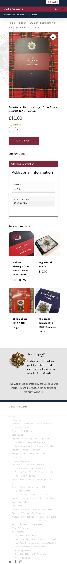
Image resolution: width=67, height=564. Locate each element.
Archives (12, 416)
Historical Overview (20, 461)
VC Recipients (18, 531)
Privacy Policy (18, 517)
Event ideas (43, 520)
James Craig (34, 543)
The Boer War (21, 468)
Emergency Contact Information (26, 453)
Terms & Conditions (20, 528)
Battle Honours (27, 431)
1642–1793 (16, 464)
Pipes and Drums (22, 490)
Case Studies (17, 435)
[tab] (33, 164)
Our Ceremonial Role (32, 498)
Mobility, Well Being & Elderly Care (30, 442)
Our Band (16, 498)
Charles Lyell (17, 535)
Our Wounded (38, 513)
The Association (22, 427)
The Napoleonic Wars (44, 472)
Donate (53, 1)
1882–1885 (29, 464)
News (40, 494)
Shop (14, 524)
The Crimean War (37, 468)
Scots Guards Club (44, 423)
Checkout (36, 449)
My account (30, 494)
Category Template (20, 449)
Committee (28, 423)
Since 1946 (42, 464)
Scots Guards (13, 9)
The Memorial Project (42, 509)
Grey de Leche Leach (47, 539)
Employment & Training (22, 438)
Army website (35, 391)
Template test (36, 524)
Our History (17, 505)
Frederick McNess (33, 535)
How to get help (44, 479)
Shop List (23, 524)
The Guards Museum (21, 509)
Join (13, 483)
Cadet (22, 487)
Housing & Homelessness (46, 438)
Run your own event (47, 517)
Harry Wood (20, 543)
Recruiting (31, 517)
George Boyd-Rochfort (25, 539)
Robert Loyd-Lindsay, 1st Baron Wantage (33, 554)
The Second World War (25, 476)
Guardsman (33, 487)
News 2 (49, 494)
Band (14, 487)
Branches (16, 423)
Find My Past (17, 457)
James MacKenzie (49, 543)
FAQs (45, 453)
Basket (15, 431)
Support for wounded (24, 446)
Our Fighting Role (19, 502)
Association (17, 420)
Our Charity (50, 498)
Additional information (22, 163)
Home (12, 22)
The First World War (23, 472)
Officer (44, 487)
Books (22, 22)
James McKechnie (22, 546)
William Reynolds (22, 558)
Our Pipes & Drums (20, 513)
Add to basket (24, 140)
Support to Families (45, 446)
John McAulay (39, 546)
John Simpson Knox (23, 550)
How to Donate (27, 479)
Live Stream (17, 494)
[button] (53, 37)
